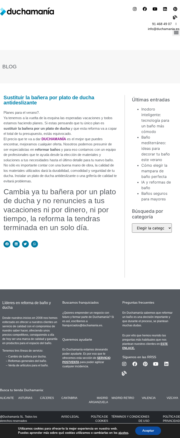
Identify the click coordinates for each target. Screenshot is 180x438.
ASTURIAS (25, 398)
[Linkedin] (165, 9)
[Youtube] (155, 9)
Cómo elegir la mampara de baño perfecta (154, 171)
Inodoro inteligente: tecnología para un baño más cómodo (155, 120)
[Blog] (175, 17)
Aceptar (148, 430)
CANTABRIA (69, 398)
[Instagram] (135, 9)
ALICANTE (7, 398)
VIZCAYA (172, 398)
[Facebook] (145, 9)
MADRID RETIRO (123, 398)
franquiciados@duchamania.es (82, 325)
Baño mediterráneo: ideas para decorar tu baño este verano (155, 148)
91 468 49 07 (162, 24)
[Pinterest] (175, 9)
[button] (176, 32)
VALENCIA (149, 398)
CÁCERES (47, 398)
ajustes (123, 433)
